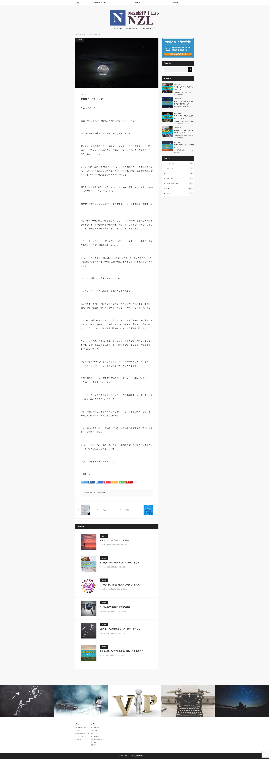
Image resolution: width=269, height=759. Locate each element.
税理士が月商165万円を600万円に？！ (184, 146)
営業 (178, 173)
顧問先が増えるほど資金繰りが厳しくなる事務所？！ (122, 651)
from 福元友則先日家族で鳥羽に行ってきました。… (183, 107)
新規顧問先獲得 (178, 178)
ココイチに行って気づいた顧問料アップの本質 (183, 117)
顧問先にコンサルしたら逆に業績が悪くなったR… (183, 132)
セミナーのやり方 (178, 163)
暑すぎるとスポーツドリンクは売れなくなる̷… (183, 88)
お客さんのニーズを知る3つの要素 (114, 540)
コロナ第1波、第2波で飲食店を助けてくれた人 (120, 585)
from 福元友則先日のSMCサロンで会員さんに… (183, 151)
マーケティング (178, 168)
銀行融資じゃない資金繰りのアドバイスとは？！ (120, 563)
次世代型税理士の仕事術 (178, 183)
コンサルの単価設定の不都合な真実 (115, 607)
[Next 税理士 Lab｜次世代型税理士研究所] (134, 25)
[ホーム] (78, 2)
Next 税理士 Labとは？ (99, 2)
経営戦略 (80, 39)
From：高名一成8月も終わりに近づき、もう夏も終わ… (183, 93)
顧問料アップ (178, 193)
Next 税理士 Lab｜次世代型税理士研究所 (133, 755)
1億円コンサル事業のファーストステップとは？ (120, 629)
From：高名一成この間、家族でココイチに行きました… (183, 122)
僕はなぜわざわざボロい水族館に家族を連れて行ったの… (183, 103)
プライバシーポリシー (81, 736)
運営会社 (137, 2)
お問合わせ (175, 2)
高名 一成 (92, 492)
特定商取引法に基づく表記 (82, 733)
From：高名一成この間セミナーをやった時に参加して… (183, 136)
